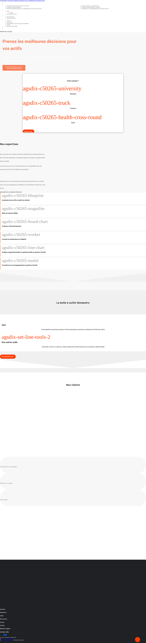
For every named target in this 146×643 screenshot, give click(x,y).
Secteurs (5, 3)
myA (8, 11)
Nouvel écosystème (12, 26)
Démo (11, 12)
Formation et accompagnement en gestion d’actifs (95, 8)
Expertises (6, 4)
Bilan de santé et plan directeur (90, 6)
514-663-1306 (4, 632)
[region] (73, 52)
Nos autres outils (11, 14)
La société (9, 22)
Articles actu (10, 16)
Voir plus (28, 131)
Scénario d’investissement (14, 7)
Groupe (5, 19)
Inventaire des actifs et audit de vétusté (18, 6)
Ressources (6, 15)
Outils (5, 10)
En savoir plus (7, 356)
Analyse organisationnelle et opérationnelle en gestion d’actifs (24, 8)
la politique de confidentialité (7, 638)
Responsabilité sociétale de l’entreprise (18, 23)
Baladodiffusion (11, 18)
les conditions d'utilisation (7, 640)
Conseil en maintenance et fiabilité (91, 7)
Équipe (8, 25)
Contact (5, 27)
